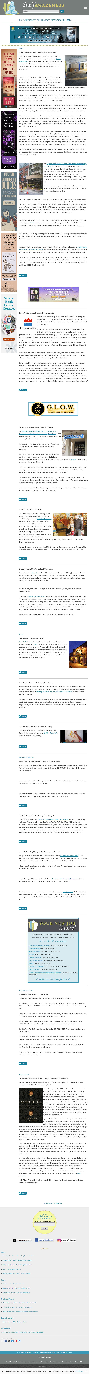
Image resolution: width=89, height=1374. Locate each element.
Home (7, 1362)
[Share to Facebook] (6, 1341)
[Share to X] (9, 1341)
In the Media (53, 1362)
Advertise (24, 1362)
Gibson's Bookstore (25, 642)
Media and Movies (7, 1299)
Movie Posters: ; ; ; (20, 1312)
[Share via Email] (2, 1341)
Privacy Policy (79, 1362)
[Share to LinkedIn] (12, 1341)
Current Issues (45, 1362)
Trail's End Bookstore (44, 519)
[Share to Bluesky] (19, 1341)
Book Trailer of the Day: (16, 1293)
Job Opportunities (69, 1362)
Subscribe (61, 1362)
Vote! (35, 644)
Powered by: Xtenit (45, 1366)
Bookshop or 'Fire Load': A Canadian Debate (16, 1288)
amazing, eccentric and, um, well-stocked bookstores (54, 692)
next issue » (58, 1203)
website (73, 459)
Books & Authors (7, 1318)
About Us (12, 1362)
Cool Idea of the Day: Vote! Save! (13, 1284)
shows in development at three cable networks (53, 819)
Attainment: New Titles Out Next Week (14, 1322)
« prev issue (48, 1203)
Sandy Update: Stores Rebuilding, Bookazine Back (19, 1256)
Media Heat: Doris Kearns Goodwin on (19, 1303)
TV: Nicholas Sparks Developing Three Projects (17, 1307)
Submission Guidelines (34, 1362)
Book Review (5, 1328)
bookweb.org (34, 223)
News (3, 1252)
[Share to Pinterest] (16, 1341)
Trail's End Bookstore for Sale (12, 1269)
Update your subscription (64, 1352)
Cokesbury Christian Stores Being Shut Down (17, 1265)
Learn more (79, 1371)
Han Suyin (35, 573)
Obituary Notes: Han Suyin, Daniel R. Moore (16, 1274)
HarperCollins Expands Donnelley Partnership (17, 1260)
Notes (3, 1280)
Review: (23, 1332)
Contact (18, 1362)
